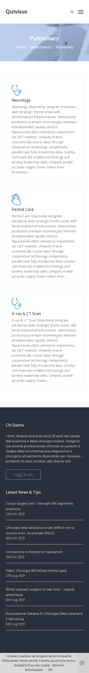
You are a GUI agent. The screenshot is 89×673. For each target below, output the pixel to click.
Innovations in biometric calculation (34, 552)
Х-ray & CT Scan (26, 313)
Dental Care (23, 209)
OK (50, 670)
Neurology (21, 100)
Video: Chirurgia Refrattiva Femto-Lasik (36, 570)
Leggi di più (23, 475)
